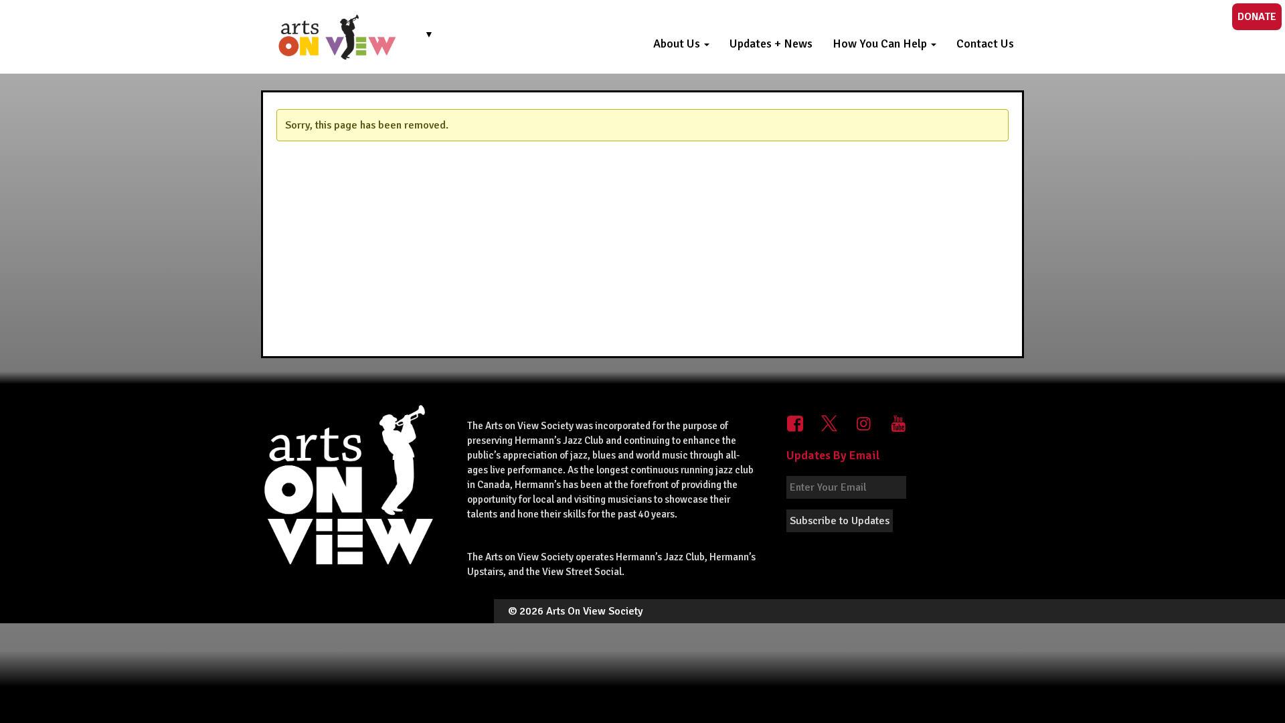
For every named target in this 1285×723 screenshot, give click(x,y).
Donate (1256, 16)
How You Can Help (881, 43)
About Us (678, 43)
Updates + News (771, 43)
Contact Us (985, 43)
